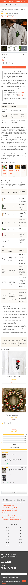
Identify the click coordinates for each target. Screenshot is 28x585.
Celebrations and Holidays (10, 15)
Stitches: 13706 (21, 94)
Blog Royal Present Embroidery (9, 510)
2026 (20, 527)
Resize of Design (6, 514)
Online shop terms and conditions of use (11, 519)
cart (26, 1)
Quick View (14, 363)
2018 (20, 540)
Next (24, 54)
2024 (20, 530)
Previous (5, 54)
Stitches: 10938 (21, 92)
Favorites (10, 1)
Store (2, 15)
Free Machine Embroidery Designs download (12, 515)
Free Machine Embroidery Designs (10, 509)
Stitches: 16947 (21, 95)
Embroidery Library (6, 512)
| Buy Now (14, 382)
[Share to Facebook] (6, 63)
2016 (20, 543)
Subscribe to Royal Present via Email (8, 571)
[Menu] (2, 5)
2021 (7, 536)
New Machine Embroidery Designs (10, 507)
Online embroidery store (8, 505)
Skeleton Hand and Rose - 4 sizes (14, 376)
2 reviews (11, 13)
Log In (4, 1)
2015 (7, 546)
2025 (7, 530)
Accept (23, 580)
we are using (4, 583)
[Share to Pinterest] (3, 63)
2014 (20, 546)
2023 (7, 533)
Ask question (16, 13)
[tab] (4, 423)
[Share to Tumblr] (12, 63)
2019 (7, 540)
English (18, 1)
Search (15, 492)
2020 (20, 536)
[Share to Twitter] (9, 63)
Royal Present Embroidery (14, 5)
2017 (7, 543)
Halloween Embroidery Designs (9, 16)
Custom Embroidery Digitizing (9, 517)
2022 (20, 533)
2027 (7, 527)
